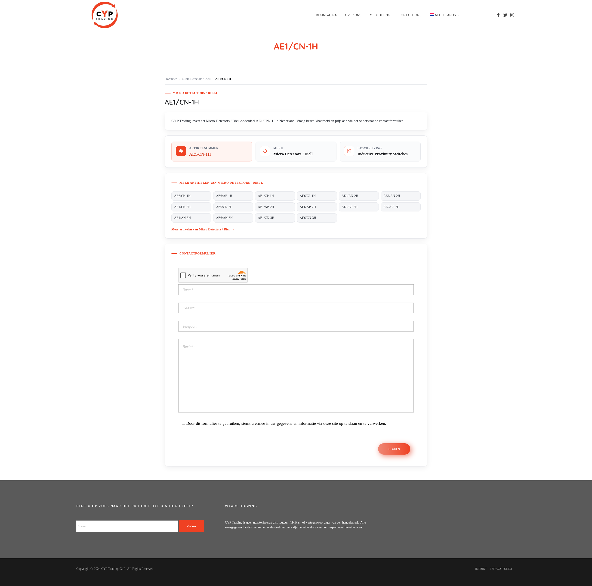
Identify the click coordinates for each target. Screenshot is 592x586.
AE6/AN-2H (391, 196)
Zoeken (191, 526)
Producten (171, 79)
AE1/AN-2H (350, 196)
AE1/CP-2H (350, 207)
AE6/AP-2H (308, 207)
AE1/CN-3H (266, 218)
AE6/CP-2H (391, 207)
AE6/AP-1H (224, 196)
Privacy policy (501, 568)
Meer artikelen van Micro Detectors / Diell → (202, 229)
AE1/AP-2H (266, 207)
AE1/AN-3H (182, 218)
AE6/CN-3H (308, 218)
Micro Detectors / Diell (196, 79)
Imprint (481, 568)
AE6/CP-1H (308, 196)
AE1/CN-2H (182, 207)
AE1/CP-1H (266, 196)
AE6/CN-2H (224, 207)
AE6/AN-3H (224, 218)
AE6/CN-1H (182, 196)
